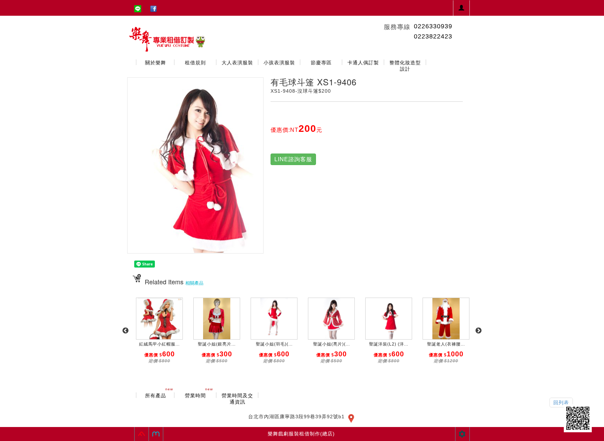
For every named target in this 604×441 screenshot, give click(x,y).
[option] (159, 334)
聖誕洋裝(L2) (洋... (388, 344)
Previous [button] (125, 330)
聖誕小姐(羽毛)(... (274, 344)
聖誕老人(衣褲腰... (446, 344)
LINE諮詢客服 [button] (293, 159)
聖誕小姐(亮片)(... (331, 344)
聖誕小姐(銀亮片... (217, 344)
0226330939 (433, 26)
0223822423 (433, 36)
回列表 (561, 402)
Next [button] (478, 330)
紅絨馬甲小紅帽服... (159, 344)
